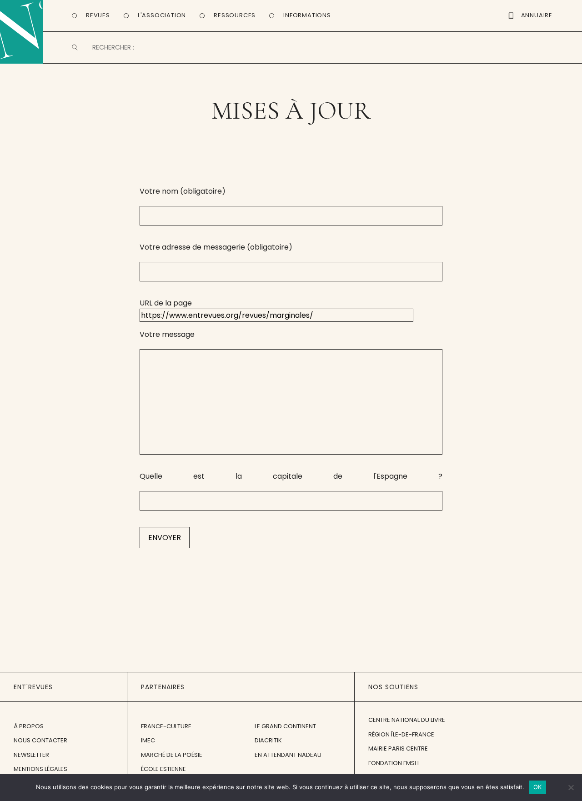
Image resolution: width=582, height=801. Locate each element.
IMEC (148, 740)
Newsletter (31, 755)
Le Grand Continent (285, 726)
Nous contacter (40, 740)
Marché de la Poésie (171, 755)
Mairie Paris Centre (398, 748)
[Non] (570, 787)
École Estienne (163, 769)
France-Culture (166, 726)
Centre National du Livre (406, 720)
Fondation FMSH (393, 763)
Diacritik (268, 740)
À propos (29, 726)
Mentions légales (40, 769)
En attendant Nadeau (288, 755)
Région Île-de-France (401, 734)
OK (537, 787)
